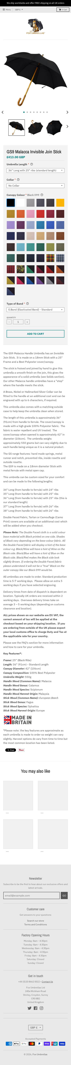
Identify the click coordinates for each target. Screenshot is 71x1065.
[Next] (67, 112)
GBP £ (17, 9)
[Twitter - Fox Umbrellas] (30, 1008)
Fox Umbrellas (40, 1054)
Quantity (11, 317)
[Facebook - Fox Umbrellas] (35, 1008)
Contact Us (47, 981)
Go (64, 895)
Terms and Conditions (35, 924)
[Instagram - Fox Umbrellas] (41, 1008)
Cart (64, 9)
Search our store (35, 920)
